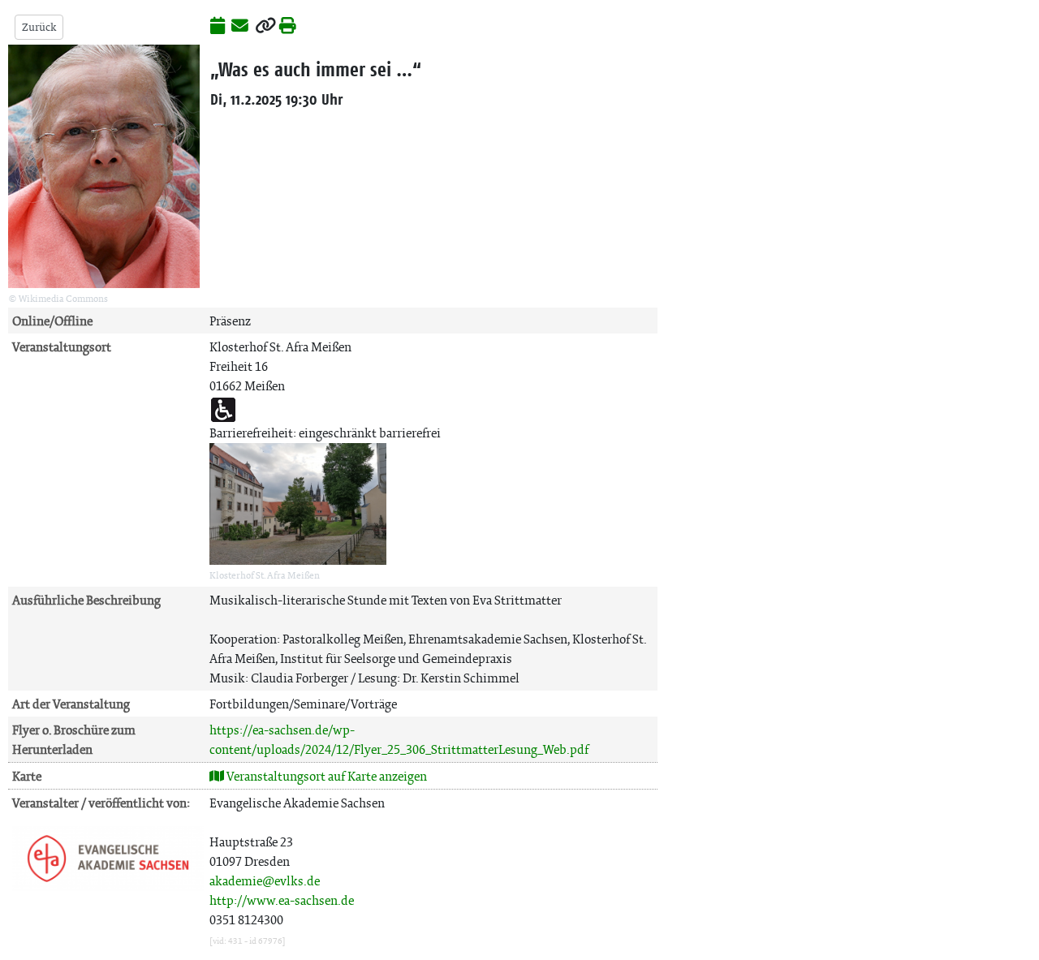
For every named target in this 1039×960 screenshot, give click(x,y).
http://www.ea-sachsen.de (281, 900)
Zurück (39, 27)
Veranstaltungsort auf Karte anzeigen (325, 776)
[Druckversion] (287, 26)
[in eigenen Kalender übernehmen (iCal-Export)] (217, 26)
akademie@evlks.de (264, 880)
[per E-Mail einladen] (239, 26)
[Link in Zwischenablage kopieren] (265, 26)
